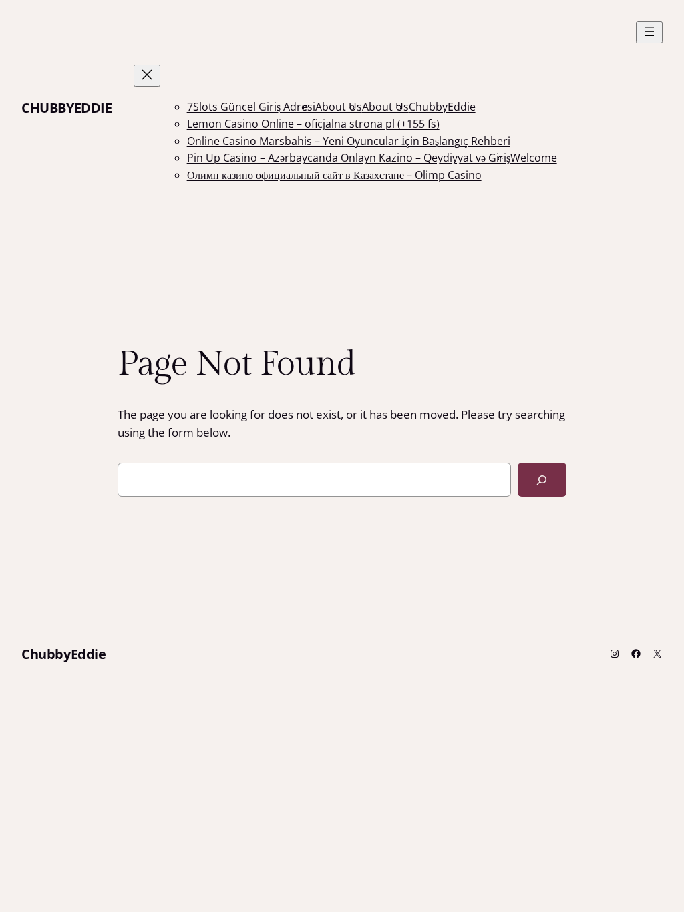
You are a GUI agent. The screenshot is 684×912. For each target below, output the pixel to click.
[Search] (542, 480)
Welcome (533, 157)
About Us (338, 106)
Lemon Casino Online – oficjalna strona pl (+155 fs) (313, 123)
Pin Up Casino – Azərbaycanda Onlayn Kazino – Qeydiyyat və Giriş (348, 157)
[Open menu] (649, 32)
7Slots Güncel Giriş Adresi (251, 106)
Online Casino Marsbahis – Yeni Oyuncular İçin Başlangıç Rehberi (348, 141)
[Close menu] (147, 76)
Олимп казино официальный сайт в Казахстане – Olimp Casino (334, 175)
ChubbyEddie (66, 108)
